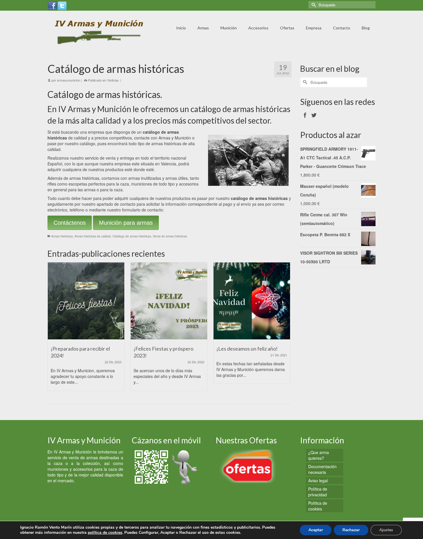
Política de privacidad (317, 492)
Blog (366, 27)
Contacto (341, 27)
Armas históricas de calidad (93, 236)
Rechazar (351, 530)
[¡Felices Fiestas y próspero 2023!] (169, 300)
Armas (203, 27)
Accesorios (258, 27)
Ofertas (287, 27)
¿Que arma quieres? (318, 455)
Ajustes (386, 530)
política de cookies (105, 532)
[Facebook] (52, 5)
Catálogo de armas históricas (132, 236)
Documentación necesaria (322, 469)
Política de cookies (317, 506)
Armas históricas (62, 236)
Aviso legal (318, 480)
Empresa (313, 27)
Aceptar (315, 530)
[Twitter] (62, 5)
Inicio (181, 27)
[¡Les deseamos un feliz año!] (252, 300)
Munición (228, 27)
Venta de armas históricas (170, 236)
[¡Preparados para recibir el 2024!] (86, 300)
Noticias (113, 80)
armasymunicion (68, 80)
